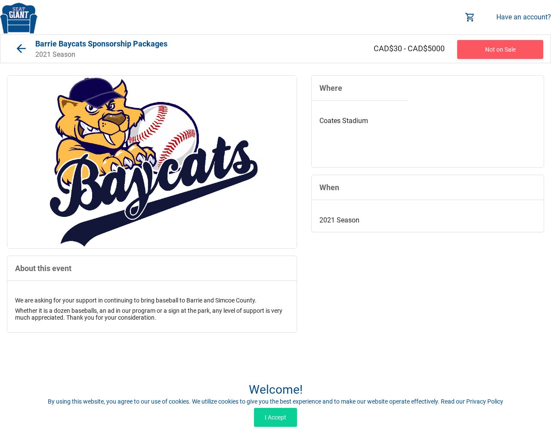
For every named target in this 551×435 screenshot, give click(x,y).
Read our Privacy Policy (472, 401)
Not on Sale (500, 49)
